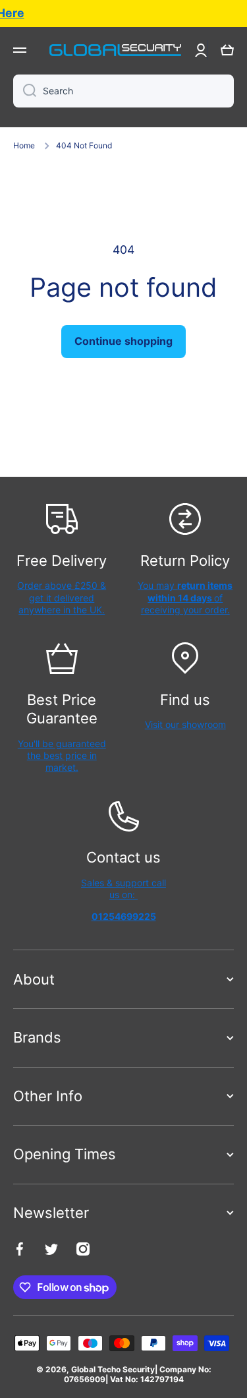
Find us (185, 699)
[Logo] (115, 50)
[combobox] (123, 91)
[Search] (24, 91)
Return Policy (185, 560)
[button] (227, 50)
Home (24, 145)
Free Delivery (61, 560)
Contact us (123, 857)
